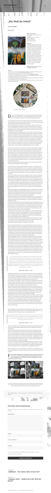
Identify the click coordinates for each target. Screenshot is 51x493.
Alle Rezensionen (33, 393)
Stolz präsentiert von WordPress (26, 490)
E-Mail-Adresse (12, 439)
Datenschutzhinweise (12, 490)
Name (10, 433)
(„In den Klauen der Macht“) (24, 71)
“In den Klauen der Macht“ (33, 74)
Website (10, 445)
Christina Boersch (23, 393)
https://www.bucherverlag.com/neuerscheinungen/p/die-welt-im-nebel (34, 67)
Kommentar (11, 414)
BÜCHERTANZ (10, 5)
